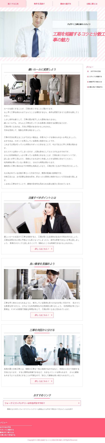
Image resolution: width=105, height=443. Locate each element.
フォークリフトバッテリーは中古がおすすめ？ (25, 403)
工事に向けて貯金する (95, 87)
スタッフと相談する (95, 76)
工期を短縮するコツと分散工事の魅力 (78, 37)
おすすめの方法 (96, 71)
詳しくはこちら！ (42, 249)
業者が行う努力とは (95, 82)
